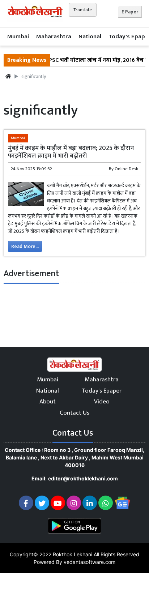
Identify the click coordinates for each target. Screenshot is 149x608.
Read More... (25, 246)
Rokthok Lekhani (72, 554)
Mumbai (18, 36)
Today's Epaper (102, 391)
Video (102, 402)
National (89, 36)
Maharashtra (53, 36)
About (47, 402)
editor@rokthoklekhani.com (83, 478)
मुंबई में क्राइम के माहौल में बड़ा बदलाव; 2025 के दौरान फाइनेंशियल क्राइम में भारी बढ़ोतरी (71, 152)
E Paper (130, 12)
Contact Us (74, 413)
